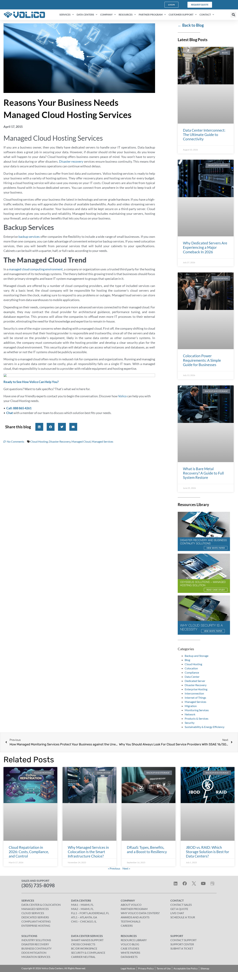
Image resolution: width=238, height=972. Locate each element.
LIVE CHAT (177, 913)
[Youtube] (203, 883)
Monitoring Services (197, 710)
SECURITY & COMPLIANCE (88, 952)
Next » (126, 868)
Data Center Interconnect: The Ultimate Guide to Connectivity (204, 134)
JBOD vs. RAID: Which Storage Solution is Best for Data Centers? (207, 851)
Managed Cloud (81, 441)
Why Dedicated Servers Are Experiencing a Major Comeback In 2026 (205, 247)
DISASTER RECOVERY (35, 944)
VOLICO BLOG (130, 944)
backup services (29, 236)
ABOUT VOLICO (131, 904)
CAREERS (127, 925)
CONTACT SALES (181, 904)
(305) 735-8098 (38, 885)
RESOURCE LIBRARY (134, 940)
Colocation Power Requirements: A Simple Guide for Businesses (202, 360)
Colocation (191, 668)
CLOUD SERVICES (32, 913)
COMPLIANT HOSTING (36, 921)
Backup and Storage (196, 655)
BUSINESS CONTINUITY (36, 948)
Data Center (192, 676)
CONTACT (205, 14)
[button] (233, 15)
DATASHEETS (129, 956)
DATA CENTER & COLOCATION (41, 904)
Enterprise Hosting (196, 689)
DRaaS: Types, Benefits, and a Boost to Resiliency (147, 849)
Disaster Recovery (59, 441)
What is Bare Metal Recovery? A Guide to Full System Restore (203, 473)
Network (190, 714)
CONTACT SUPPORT (183, 940)
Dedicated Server (195, 680)
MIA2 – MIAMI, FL (82, 908)
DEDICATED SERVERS (35, 917)
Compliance (192, 672)
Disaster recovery (71, 161)
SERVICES (65, 14)
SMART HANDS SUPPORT (87, 940)
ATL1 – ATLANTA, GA (84, 917)
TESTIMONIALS (130, 921)
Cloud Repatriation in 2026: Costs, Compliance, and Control (29, 851)
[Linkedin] (175, 883)
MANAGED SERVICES (35, 908)
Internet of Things (195, 697)
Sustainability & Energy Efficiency (204, 726)
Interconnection (194, 693)
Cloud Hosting (39, 441)
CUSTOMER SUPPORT (181, 14)
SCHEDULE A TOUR (182, 917)
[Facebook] (185, 883)
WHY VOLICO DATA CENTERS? (140, 913)
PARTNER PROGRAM (151, 14)
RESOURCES (126, 14)
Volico (122, 396)
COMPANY (106, 14)
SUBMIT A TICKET (181, 948)
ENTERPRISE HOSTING (35, 925)
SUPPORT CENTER (182, 944)
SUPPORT (176, 935)
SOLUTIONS (29, 935)
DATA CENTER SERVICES (87, 935)
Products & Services (196, 718)
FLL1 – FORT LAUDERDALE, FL (90, 913)
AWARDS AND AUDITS (135, 917)
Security (189, 722)
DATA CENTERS (85, 14)
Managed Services (102, 441)
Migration (191, 706)
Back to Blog (191, 25)
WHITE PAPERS (130, 952)
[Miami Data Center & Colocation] (212, 883)
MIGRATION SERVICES (35, 956)
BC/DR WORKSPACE (84, 948)
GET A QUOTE (179, 908)
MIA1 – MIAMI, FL (82, 904)
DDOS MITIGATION (33, 952)
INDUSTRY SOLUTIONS (36, 940)
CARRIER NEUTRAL (83, 956)
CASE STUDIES (130, 948)
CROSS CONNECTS (83, 944)
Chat (9, 413)
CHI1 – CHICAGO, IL (84, 921)
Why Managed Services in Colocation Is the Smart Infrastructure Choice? (88, 851)
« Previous (114, 868)
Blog (187, 660)
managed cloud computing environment (36, 269)
